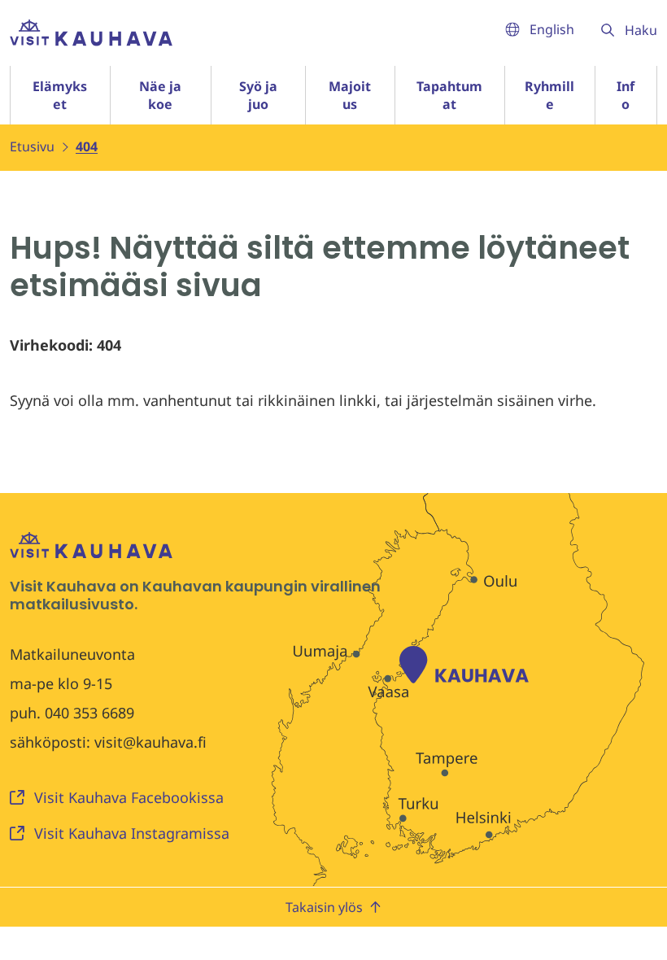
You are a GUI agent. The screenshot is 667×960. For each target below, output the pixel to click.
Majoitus (350, 95)
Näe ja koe (160, 95)
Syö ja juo (258, 95)
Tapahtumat (449, 95)
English (552, 29)
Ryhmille (549, 95)
